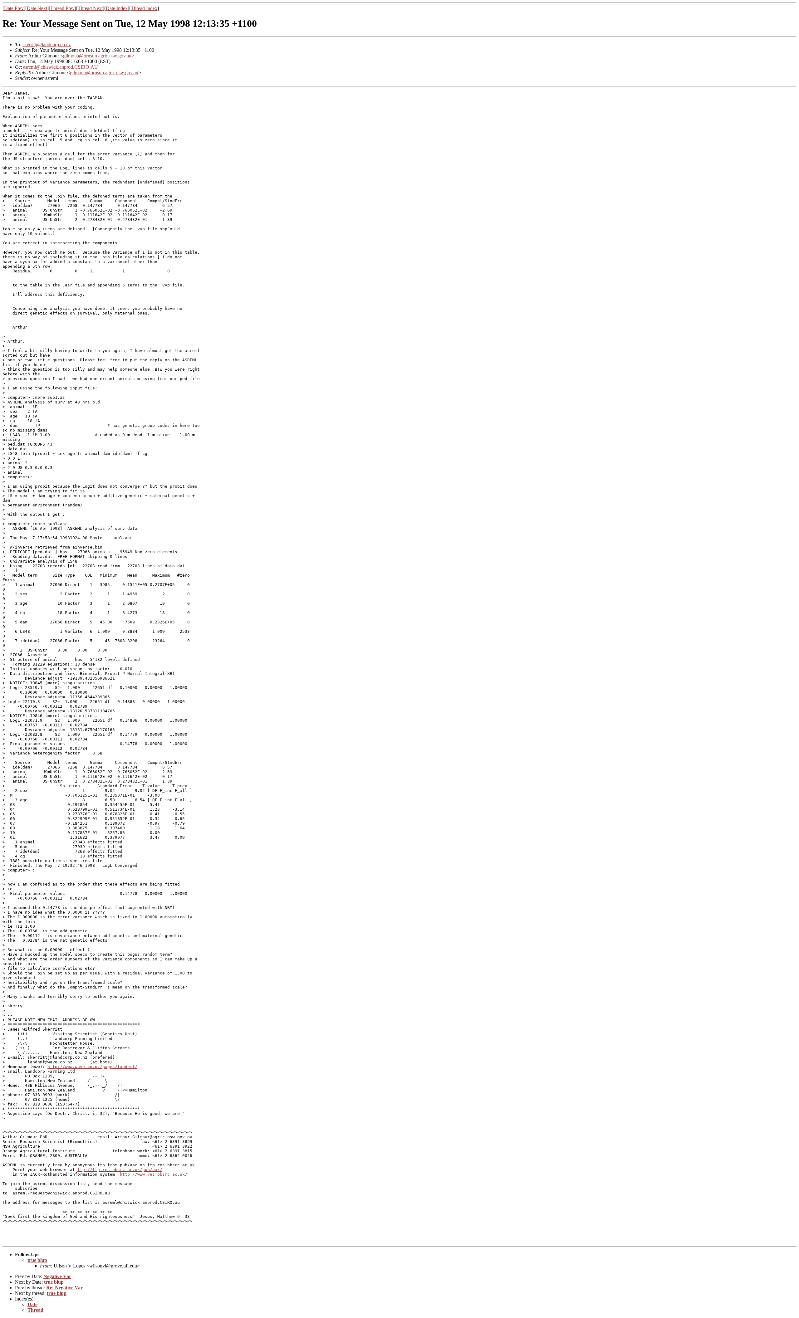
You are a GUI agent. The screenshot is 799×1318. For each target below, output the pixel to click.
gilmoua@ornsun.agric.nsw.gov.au (97, 55)
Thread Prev (62, 8)
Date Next (37, 8)
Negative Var (57, 1276)
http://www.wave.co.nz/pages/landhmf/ (92, 1066)
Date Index (117, 8)
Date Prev (14, 8)
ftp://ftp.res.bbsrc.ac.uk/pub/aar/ (119, 1169)
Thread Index (144, 8)
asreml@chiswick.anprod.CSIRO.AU (60, 67)
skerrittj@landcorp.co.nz (46, 44)
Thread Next (90, 8)
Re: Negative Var (64, 1287)
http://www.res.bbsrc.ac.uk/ (153, 1174)
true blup (37, 1260)
